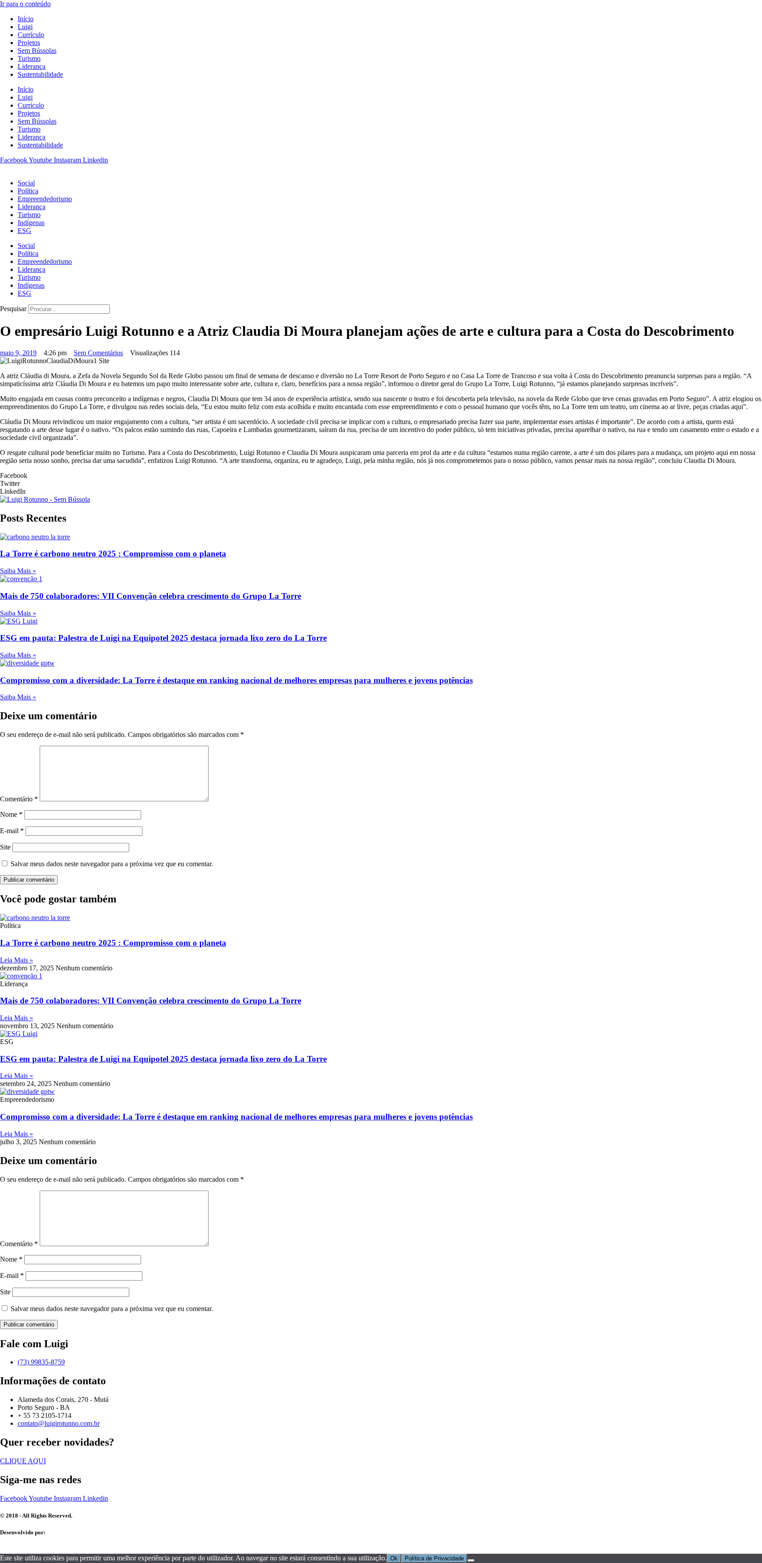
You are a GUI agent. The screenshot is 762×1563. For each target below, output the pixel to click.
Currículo (31, 34)
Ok (394, 1558)
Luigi (25, 26)
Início (26, 19)
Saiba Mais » (18, 571)
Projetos (29, 42)
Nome (11, 814)
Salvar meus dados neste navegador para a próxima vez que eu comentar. (112, 864)
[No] (470, 1560)
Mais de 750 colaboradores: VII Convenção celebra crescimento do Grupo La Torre (150, 596)
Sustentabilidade (40, 74)
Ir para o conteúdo (25, 4)
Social (26, 183)
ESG (24, 230)
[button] (381, 476)
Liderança (31, 66)
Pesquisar (13, 308)
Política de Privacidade (434, 1558)
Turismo (29, 58)
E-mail (12, 830)
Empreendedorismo (45, 199)
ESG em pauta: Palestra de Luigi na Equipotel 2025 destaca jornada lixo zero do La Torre (163, 637)
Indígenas (31, 222)
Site (5, 847)
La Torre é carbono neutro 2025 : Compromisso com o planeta (113, 553)
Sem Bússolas (37, 50)
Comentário (19, 799)
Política (28, 191)
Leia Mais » (16, 960)
